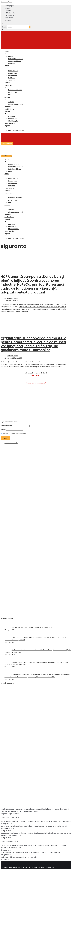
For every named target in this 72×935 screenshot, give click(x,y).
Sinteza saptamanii (15, 104)
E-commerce (9, 80)
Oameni (7, 107)
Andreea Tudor (12, 298)
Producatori (13, 71)
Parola (3, 429)
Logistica (11, 116)
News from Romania (16, 130)
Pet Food (11, 64)
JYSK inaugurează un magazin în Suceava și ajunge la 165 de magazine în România (30, 852)
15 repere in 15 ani (15, 90)
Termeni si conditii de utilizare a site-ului (39, 867)
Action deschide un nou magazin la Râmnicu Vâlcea (19, 857)
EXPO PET (11, 95)
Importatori (12, 73)
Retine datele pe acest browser (14, 433)
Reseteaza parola (11, 443)
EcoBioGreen (9, 109)
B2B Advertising (10, 15)
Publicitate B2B (9, 13)
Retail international (15, 59)
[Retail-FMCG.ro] (14, 38)
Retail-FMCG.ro (18, 867)
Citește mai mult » (33, 309)
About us (7, 10)
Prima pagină (9, 6)
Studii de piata (13, 121)
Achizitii (11, 102)
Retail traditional (14, 61)
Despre (7, 8)
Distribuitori (12, 75)
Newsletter (8, 18)
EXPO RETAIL (12, 92)
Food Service (9, 123)
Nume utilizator (6, 426)
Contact (7, 20)
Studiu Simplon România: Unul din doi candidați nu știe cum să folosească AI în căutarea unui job (35, 821)
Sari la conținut (6, 2)
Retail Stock (12, 118)
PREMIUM (7, 83)
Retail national (13, 56)
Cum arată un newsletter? (36, 383)
